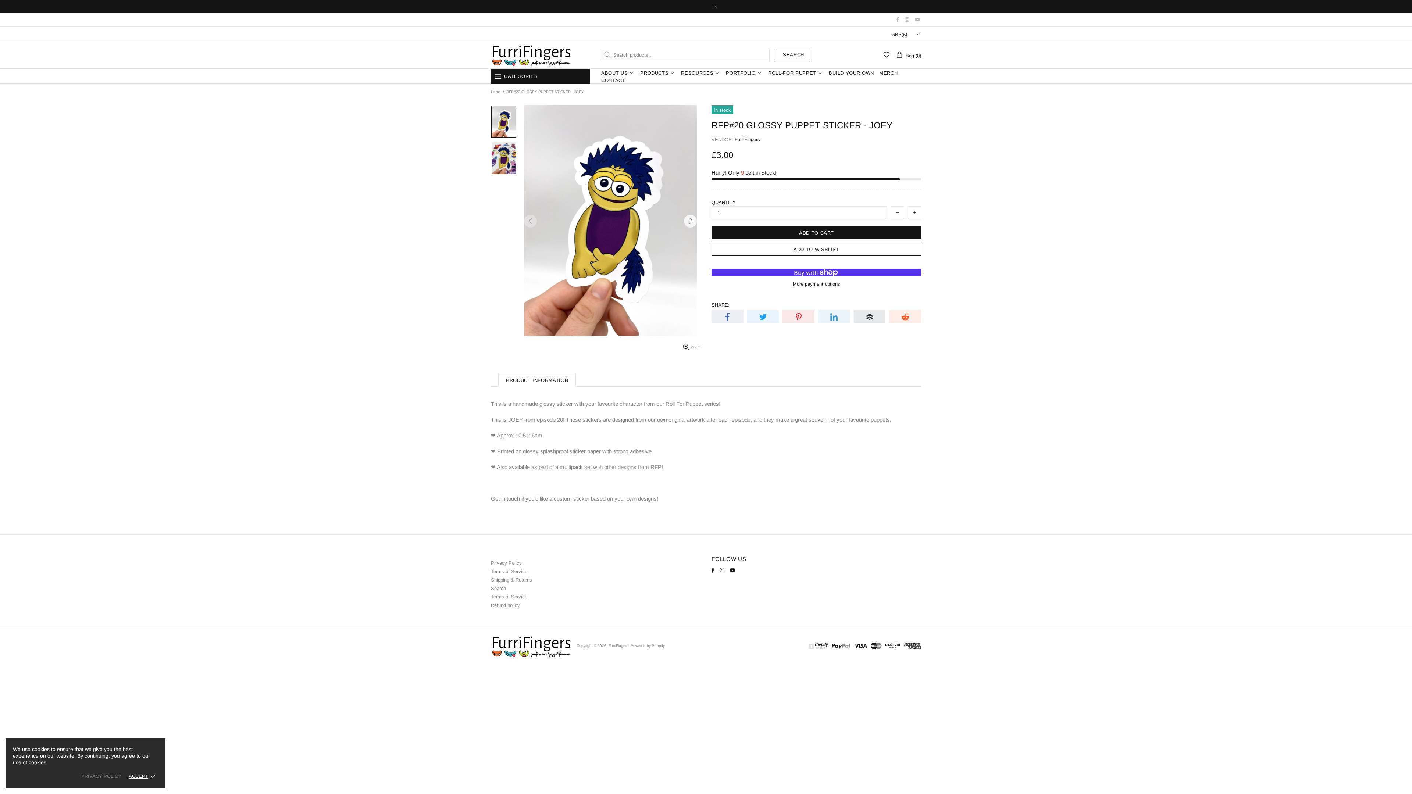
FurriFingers (531, 55)
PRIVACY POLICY (101, 776)
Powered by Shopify (648, 646)
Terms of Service (509, 571)
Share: (721, 305)
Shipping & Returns (511, 580)
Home (496, 92)
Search (793, 54)
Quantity (724, 202)
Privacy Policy (506, 563)
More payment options (816, 284)
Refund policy (505, 605)
